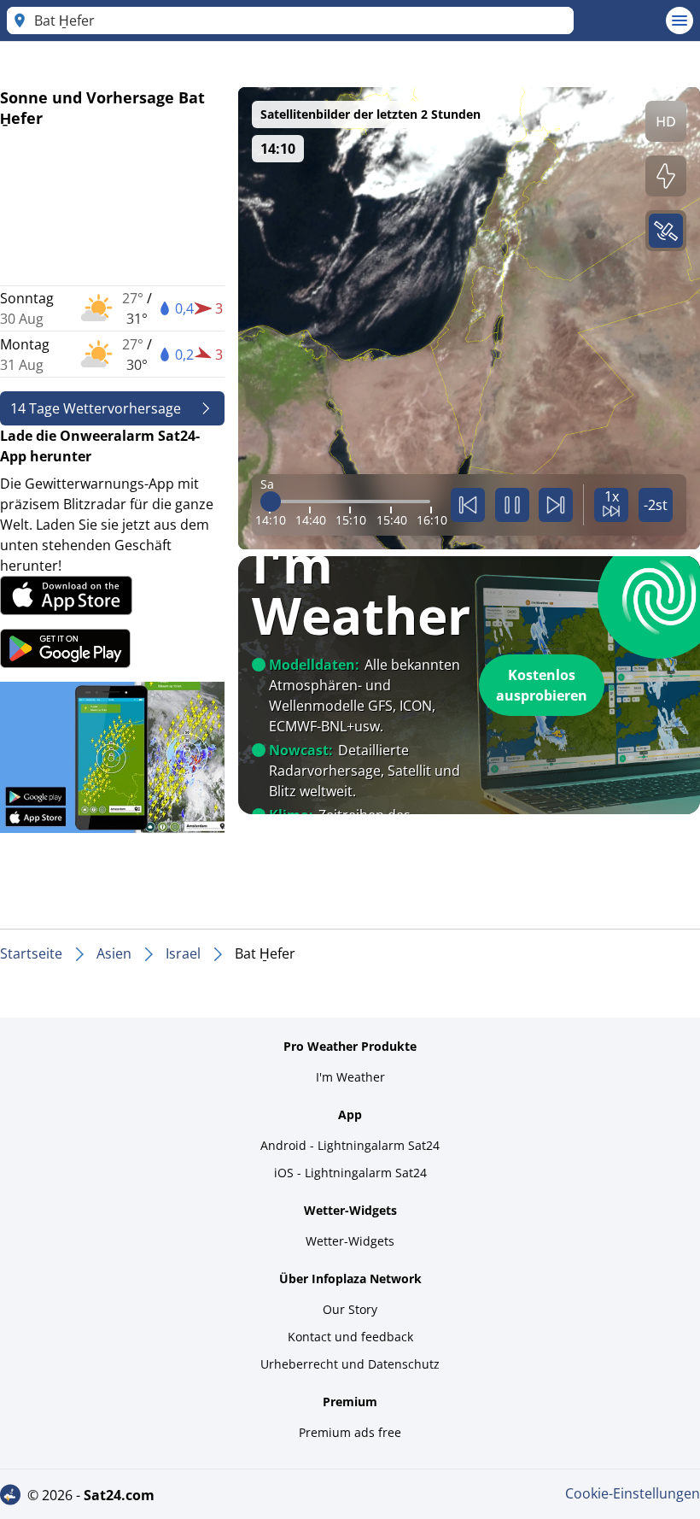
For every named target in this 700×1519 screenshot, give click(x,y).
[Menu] (679, 20)
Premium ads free (350, 1432)
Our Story (350, 1309)
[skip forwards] (556, 505)
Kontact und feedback (350, 1336)
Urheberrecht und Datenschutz (350, 1364)
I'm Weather (350, 1077)
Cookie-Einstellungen (632, 1493)
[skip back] (468, 505)
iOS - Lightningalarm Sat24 (350, 1172)
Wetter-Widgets (350, 1241)
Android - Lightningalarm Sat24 (350, 1145)
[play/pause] (512, 505)
